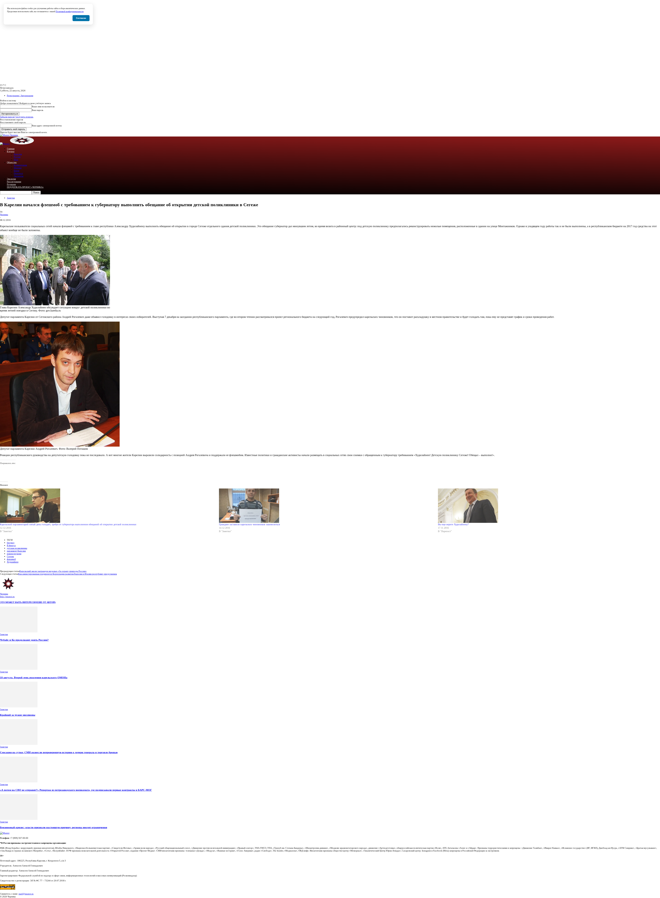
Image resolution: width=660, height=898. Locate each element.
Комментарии (20, 165)
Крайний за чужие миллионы (17, 714)
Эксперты (18, 176)
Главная (10, 148)
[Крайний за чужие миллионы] (18, 706)
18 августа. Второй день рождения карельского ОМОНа (33, 677)
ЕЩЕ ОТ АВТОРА (46, 602)
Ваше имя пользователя (43, 106)
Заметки (11, 198)
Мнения (17, 168)
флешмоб (11, 559)
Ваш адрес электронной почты (47, 125)
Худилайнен (12, 562)
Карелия (18, 154)
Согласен (81, 18)
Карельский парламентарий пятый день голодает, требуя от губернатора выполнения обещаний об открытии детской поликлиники (68, 524)
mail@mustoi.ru (26, 894)
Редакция (11, 184)
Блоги (16, 170)
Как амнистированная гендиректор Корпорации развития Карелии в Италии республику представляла (67, 574)
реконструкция (14, 553)
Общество (12, 162)
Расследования (14, 181)
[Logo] (5, 143)
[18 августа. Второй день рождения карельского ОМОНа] (18, 669)
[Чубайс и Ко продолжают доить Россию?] (18, 631)
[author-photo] (8, 591)
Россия (17, 157)
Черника (4, 214)
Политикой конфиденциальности (70, 11)
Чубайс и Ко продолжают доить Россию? (24, 639)
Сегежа (10, 556)
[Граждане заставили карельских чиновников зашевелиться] (326, 505)
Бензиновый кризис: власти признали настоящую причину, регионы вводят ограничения (53, 827)
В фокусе (11, 545)
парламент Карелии (16, 551)
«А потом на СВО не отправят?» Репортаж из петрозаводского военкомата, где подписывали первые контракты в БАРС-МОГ (76, 789)
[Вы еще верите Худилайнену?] (545, 505)
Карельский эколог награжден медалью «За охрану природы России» (53, 571)
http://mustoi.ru (7, 596)
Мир (16, 159)
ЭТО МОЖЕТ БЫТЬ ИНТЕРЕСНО (18, 602)
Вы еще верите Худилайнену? (453, 524)
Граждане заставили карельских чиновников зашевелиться (249, 524)
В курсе (10, 151)
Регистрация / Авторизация (20, 95)
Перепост (18, 173)
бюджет (10, 542)
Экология (11, 179)
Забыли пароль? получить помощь (16, 117)
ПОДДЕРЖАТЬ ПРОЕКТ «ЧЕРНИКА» (25, 187)
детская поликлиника (17, 548)
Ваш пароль (37, 110)
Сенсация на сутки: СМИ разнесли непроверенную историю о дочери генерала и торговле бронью (59, 752)
